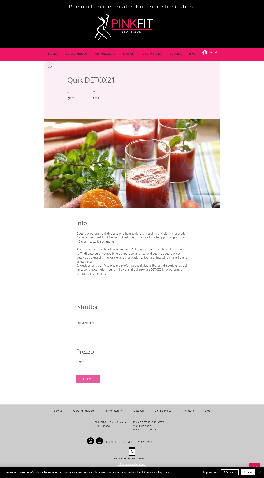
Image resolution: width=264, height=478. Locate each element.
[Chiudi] (260, 472)
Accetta (248, 472)
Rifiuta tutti (230, 472)
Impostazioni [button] (210, 472)
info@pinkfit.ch (115, 442)
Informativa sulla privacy (156, 472)
